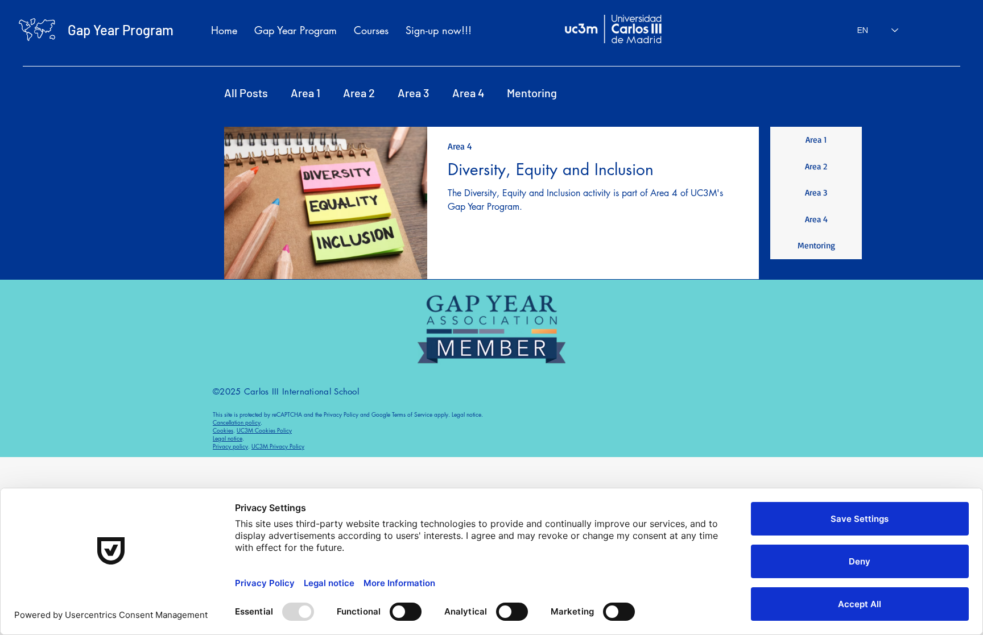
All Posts (246, 92)
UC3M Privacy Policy (277, 446)
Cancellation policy (237, 422)
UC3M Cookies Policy (264, 430)
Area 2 (359, 92)
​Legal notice (227, 438)
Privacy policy (230, 446)
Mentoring (532, 92)
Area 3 (413, 92)
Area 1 (305, 92)
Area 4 (468, 92)
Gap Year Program (121, 30)
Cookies (223, 430)
